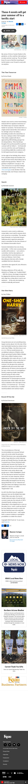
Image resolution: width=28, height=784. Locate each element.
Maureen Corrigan (16, 532)
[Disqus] (14, 710)
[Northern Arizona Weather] (14, 597)
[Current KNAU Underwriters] (14, 681)
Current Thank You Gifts (14, 667)
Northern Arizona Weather (14, 610)
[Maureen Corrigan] (4, 534)
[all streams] (26, 782)
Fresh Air (6, 522)
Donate (23, 2)
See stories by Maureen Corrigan (16, 540)
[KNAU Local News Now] (14, 562)
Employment (6, 757)
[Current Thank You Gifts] (14, 646)
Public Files (5, 754)
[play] (2, 782)
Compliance (6, 761)
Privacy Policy (6, 751)
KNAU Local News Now (14, 578)
